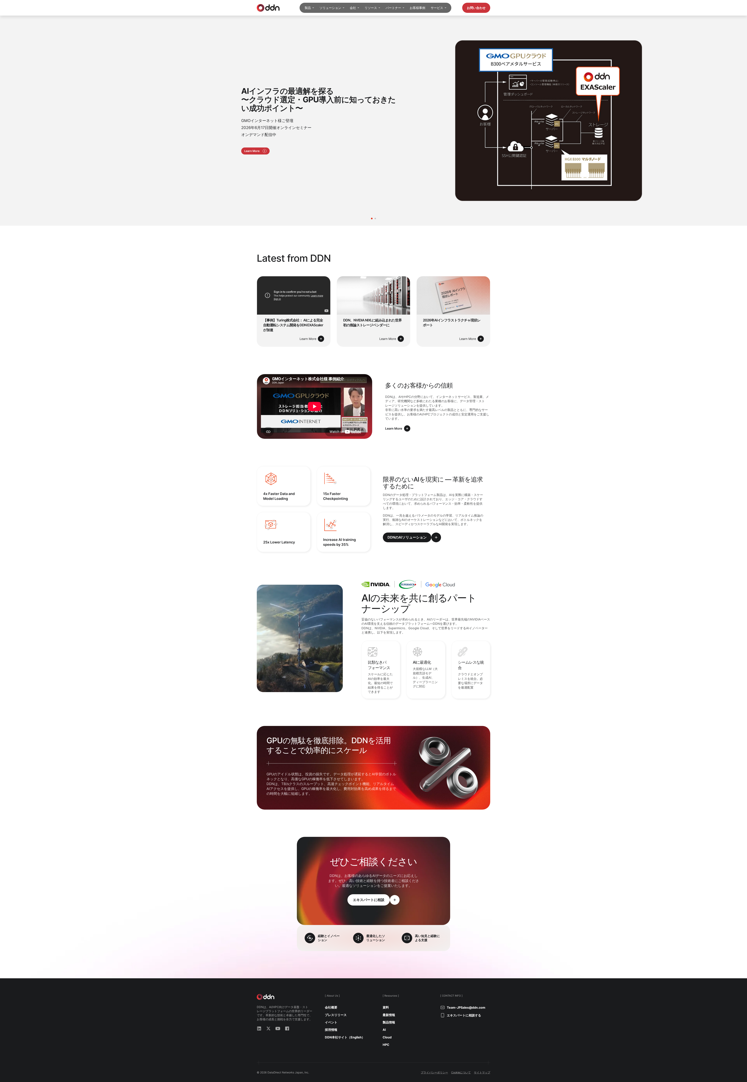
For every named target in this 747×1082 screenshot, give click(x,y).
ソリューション (330, 7)
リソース (371, 7)
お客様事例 (417, 8)
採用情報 (331, 1030)
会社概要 (331, 1007)
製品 (308, 7)
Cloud (387, 1037)
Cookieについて (461, 1072)
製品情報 (389, 1022)
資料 (386, 1007)
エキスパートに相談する (464, 1015)
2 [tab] (375, 218)
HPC (386, 1045)
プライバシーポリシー (434, 1072)
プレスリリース (336, 1015)
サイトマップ (482, 1072)
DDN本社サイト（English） (345, 1037)
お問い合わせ (476, 8)
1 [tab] (372, 218)
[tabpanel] (373, 121)
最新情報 (389, 1015)
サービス (437, 7)
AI (384, 1030)
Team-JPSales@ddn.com (466, 1007)
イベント (331, 1022)
